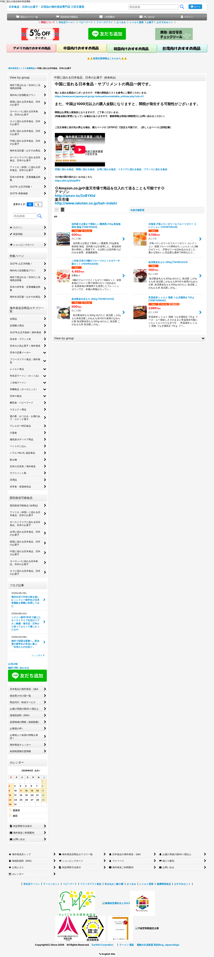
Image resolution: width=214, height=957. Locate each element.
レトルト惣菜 (137, 22)
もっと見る (37, 655)
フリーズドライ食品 (90, 883)
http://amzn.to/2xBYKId (75, 196)
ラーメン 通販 (126, 944)
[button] (129, 338)
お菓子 (150, 22)
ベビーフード (86, 22)
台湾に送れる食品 (106, 169)
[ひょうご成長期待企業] (120, 928)
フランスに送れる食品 (155, 169)
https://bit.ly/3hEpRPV (67, 180)
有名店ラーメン (67, 22)
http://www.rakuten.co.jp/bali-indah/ (86, 203)
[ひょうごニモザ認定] (77, 903)
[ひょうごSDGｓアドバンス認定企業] (142, 903)
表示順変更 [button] (138, 210)
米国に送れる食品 (64, 169)
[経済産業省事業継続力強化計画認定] (92, 928)
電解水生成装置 (145, 944)
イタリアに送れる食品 (129, 169)
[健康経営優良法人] (115, 903)
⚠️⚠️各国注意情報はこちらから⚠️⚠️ (107, 58)
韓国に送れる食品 (85, 169)
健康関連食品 (164, 883)
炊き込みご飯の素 (114, 883)
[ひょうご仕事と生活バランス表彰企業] (67, 928)
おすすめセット (165, 22)
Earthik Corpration (102, 944)
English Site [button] (108, 953)
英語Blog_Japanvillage (166, 944)
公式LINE (13, 663)
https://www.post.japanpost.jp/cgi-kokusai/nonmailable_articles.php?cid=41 (99, 96)
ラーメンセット (51, 883)
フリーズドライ (104, 22)
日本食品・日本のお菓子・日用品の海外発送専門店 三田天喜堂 (46, 6)
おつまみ (121, 22)
